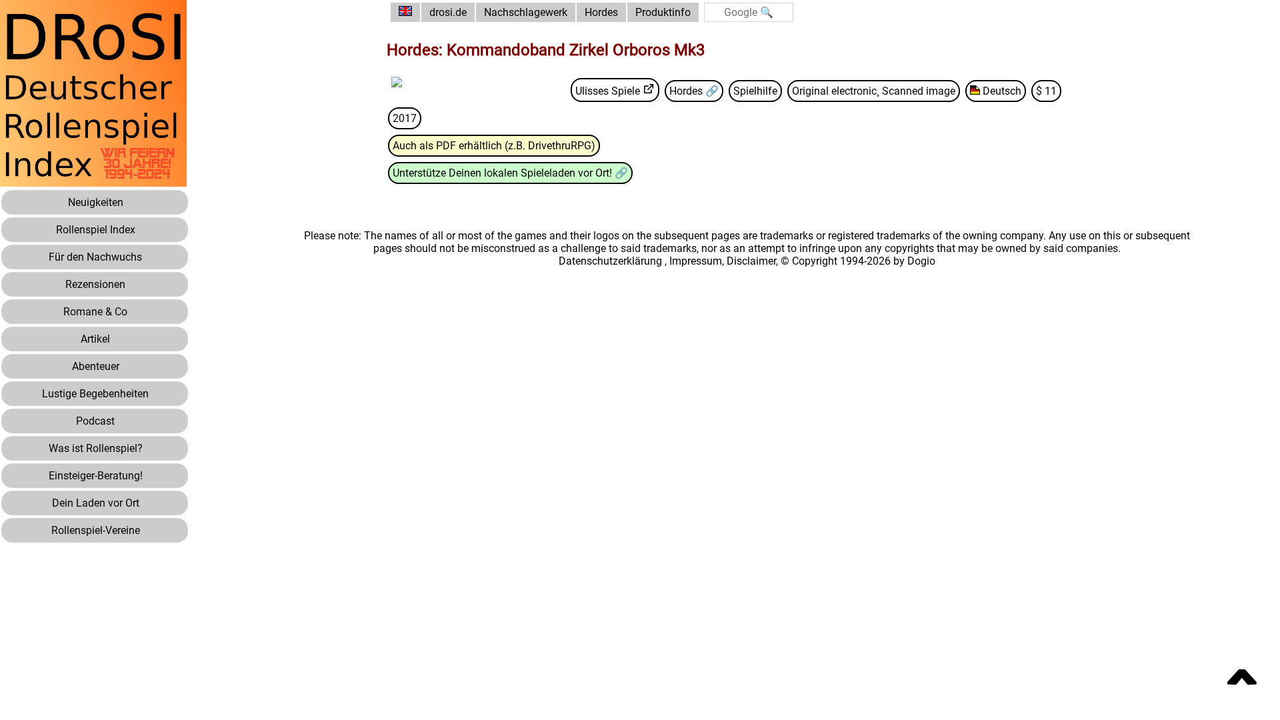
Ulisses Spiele (607, 91)
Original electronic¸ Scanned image (873, 91)
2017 (405, 118)
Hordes (601, 12)
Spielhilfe (755, 91)
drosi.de (448, 12)
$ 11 (1046, 91)
